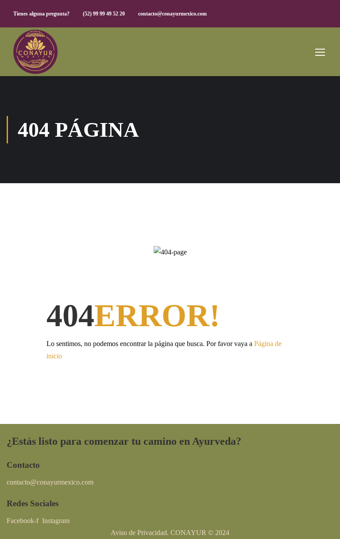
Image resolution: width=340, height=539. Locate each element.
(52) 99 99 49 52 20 (104, 14)
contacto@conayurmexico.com (172, 14)
